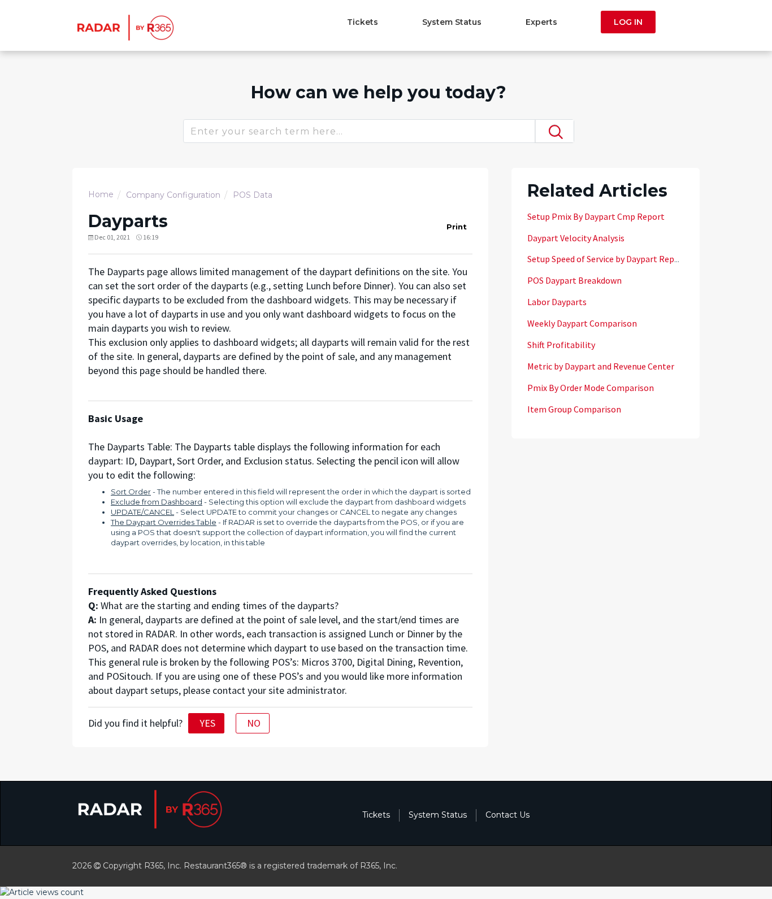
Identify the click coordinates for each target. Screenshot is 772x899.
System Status (452, 22)
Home (101, 194)
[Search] (554, 131)
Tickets (362, 22)
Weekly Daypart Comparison (582, 323)
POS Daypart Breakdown (574, 280)
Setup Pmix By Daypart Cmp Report (596, 216)
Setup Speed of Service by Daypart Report (607, 258)
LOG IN (628, 22)
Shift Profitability (561, 344)
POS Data (252, 195)
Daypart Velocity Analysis (575, 238)
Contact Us (507, 815)
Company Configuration (173, 195)
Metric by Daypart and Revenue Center (600, 366)
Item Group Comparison (574, 409)
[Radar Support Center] (124, 27)
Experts (541, 22)
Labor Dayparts (557, 301)
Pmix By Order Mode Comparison (590, 387)
